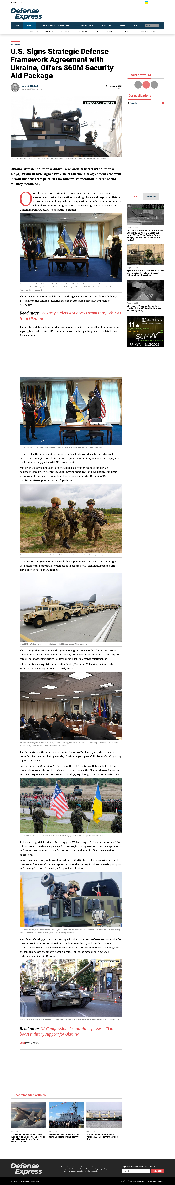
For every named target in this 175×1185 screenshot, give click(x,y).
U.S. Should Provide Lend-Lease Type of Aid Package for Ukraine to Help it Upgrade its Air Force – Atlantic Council (28, 1138)
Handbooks (82, 31)
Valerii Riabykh (31, 86)
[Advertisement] (113, 13)
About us (34, 31)
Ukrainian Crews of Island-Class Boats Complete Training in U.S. (64, 1135)
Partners (109, 31)
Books (96, 31)
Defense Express (32, 1043)
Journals (65, 31)
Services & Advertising (138, 1181)
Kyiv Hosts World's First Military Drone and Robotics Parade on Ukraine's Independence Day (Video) (145, 273)
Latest (135, 196)
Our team (49, 31)
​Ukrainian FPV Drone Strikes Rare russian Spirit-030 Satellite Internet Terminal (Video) (144, 308)
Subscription (152, 1181)
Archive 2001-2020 (147, 31)
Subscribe (157, 1171)
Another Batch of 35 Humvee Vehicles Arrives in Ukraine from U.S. (102, 1137)
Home (13, 44)
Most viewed (151, 196)
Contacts (125, 31)
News (18, 44)
